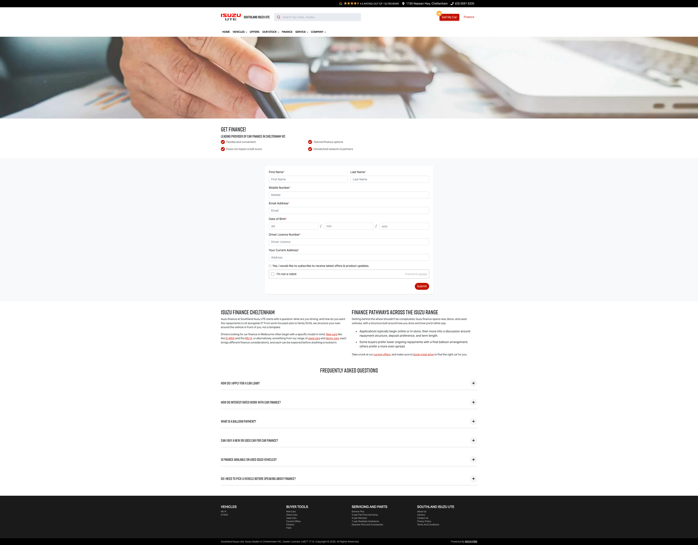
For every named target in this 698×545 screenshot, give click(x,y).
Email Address (279, 203)
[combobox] (317, 17)
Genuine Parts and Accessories (367, 524)
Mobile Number (280, 188)
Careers (421, 514)
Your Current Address (284, 250)
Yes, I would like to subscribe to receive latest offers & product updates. (320, 266)
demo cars (332, 338)
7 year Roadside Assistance (365, 521)
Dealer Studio (471, 541)
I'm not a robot (286, 274)
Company (317, 31)
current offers (382, 354)
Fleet (288, 527)
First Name (276, 172)
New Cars (291, 511)
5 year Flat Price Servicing (365, 514)
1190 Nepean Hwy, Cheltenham (427, 3)
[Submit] (278, 17)
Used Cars (291, 518)
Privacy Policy (424, 521)
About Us (421, 511)
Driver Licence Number (285, 235)
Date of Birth (278, 219)
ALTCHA (423, 274)
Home (226, 31)
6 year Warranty (359, 518)
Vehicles (239, 31)
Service (300, 31)
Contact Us (422, 518)
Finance (469, 17)
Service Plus (358, 511)
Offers (254, 31)
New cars (331, 334)
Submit (422, 286)
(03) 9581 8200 (464, 3)
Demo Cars (291, 514)
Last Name (358, 172)
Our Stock (269, 31)
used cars (314, 338)
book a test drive (423, 354)
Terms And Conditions (428, 524)
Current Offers (293, 521)
